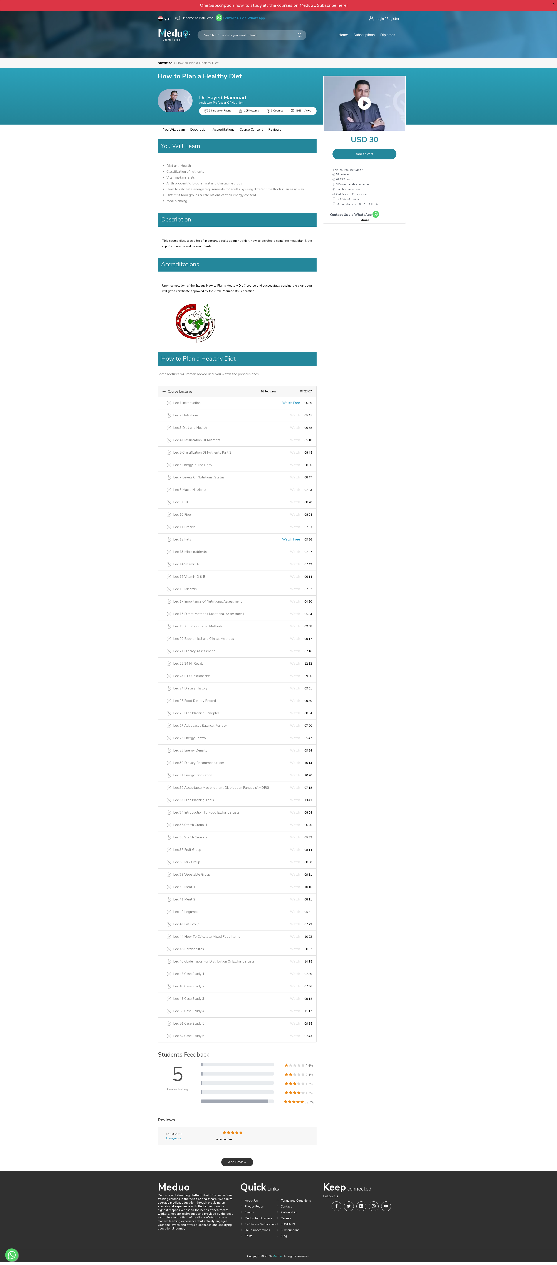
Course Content (251, 129)
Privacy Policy (254, 1206)
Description (198, 129)
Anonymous (173, 1138)
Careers (286, 1218)
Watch (295, 415)
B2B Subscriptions (257, 1230)
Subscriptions (364, 35)
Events (249, 1212)
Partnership (289, 1212)
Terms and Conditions (296, 1201)
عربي (168, 18)
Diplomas (387, 35)
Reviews (274, 129)
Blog (284, 1236)
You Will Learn (174, 129)
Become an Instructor (197, 18)
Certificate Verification (260, 1224)
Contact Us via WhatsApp (243, 18)
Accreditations (223, 129)
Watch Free (291, 403)
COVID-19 (288, 1224)
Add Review (237, 1162)
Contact (286, 1206)
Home (343, 35)
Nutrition (165, 63)
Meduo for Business (258, 1218)
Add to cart (364, 154)
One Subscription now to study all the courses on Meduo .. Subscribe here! (273, 5)
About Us (251, 1201)
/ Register (392, 19)
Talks (248, 1236)
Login (380, 19)
